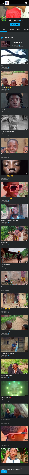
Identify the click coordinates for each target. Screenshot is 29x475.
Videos (3, 29)
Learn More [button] (17, 469)
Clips (18, 29)
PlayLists (11, 29)
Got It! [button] (3, 471)
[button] (26, 2)
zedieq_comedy (13, 20)
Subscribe (15, 24)
